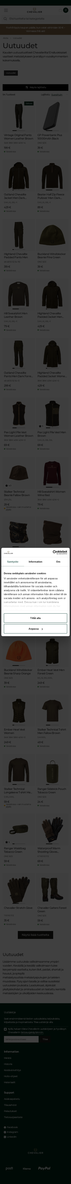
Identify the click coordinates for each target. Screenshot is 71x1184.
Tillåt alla (35, 618)
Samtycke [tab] (12, 561)
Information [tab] (35, 561)
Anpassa (34, 628)
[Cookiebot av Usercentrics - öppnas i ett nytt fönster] (52, 552)
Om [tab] (58, 561)
